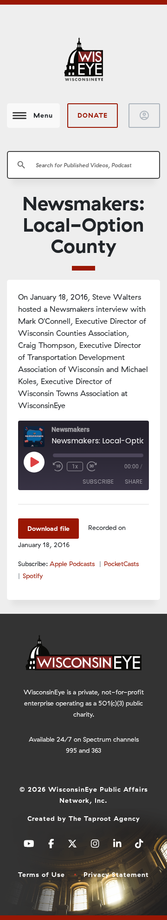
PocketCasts (121, 564)
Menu (43, 115)
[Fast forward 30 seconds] (92, 466)
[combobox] (83, 165)
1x (75, 466)
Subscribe (98, 481)
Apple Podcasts (72, 564)
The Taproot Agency (104, 818)
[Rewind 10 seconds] (58, 466)
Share (133, 481)
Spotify (33, 576)
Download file (48, 528)
